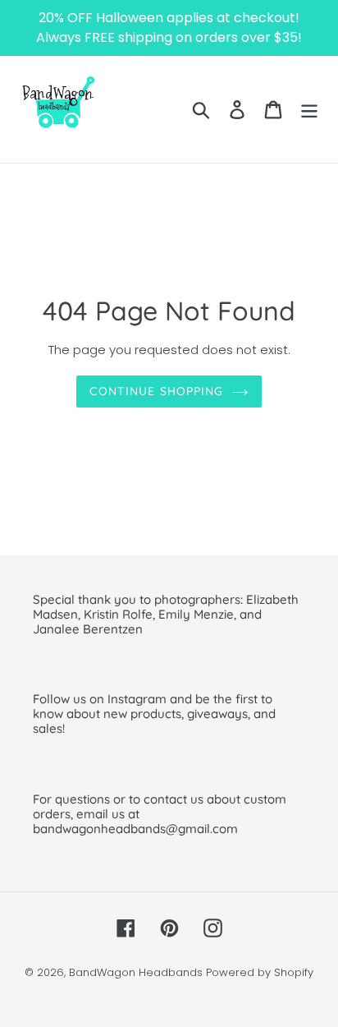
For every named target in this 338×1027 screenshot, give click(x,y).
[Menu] (309, 109)
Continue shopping (156, 391)
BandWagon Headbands (136, 972)
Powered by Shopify (259, 972)
